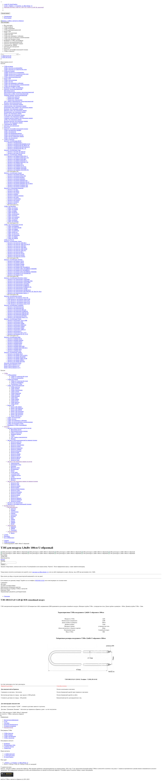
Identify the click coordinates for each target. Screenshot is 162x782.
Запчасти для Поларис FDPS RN (16, 325)
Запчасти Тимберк (16, 449)
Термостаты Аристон (13, 97)
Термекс (13, 510)
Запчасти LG (14, 496)
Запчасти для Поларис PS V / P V (16, 332)
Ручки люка (14, 472)
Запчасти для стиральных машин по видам (19, 461)
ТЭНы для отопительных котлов (13, 224)
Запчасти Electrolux (16, 492)
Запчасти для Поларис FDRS (15, 328)
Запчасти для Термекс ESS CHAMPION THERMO (22, 271)
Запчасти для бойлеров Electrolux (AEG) (15, 278)
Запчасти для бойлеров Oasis (12, 150)
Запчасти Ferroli (15, 455)
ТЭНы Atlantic (15, 399)
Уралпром (14, 530)
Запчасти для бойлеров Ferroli (12, 363)
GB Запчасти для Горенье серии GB (17, 297)
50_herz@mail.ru (8, 757)
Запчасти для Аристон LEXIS (16, 255)
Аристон (13, 508)
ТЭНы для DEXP (12, 212)
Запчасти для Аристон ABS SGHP (17, 249)
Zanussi (13, 521)
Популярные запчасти (7, 740)
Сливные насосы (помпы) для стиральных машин (18, 118)
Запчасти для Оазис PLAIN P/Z (16, 151)
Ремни (13, 470)
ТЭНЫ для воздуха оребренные (13, 75)
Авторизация (8, 16)
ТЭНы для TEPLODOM (14, 227)
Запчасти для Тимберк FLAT (15, 165)
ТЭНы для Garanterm (13, 217)
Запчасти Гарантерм (16, 448)
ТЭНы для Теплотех (13, 233)
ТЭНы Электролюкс (17, 390)
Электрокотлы (11, 525)
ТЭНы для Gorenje (12, 218)
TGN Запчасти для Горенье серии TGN (18, 302)
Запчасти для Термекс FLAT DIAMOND (19, 273)
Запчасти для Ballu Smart (14, 344)
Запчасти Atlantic (16, 454)
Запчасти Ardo (15, 484)
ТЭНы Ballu (14, 397)
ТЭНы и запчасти (9, 139)
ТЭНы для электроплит (11, 138)
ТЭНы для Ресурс (12, 232)
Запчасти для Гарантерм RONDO (17, 316)
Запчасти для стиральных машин (13, 104)
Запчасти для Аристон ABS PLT (16, 246)
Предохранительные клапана (19, 431)
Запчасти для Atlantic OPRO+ (15, 360)
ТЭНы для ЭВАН (12, 236)
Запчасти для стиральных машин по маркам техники (22, 481)
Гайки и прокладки (16, 432)
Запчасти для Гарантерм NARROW (17, 311)
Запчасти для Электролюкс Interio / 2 (18, 293)
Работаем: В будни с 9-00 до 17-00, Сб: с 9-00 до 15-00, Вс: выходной (24, 7)
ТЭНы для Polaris (12, 220)
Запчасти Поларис (16, 451)
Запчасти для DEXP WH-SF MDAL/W (18, 145)
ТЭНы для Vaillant (12, 229)
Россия (3, 559)
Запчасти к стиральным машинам (13, 188)
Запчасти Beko (15, 487)
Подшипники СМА (9, 745)
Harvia (12, 533)
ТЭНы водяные (8, 66)
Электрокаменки (12, 531)
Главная (6, 540)
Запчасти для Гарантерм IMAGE (16, 310)
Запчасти (6, 426)
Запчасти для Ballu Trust (14, 351)
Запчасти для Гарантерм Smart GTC (17, 317)
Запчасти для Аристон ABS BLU (16, 243)
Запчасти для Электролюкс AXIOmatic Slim (19, 281)
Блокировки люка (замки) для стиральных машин (18, 107)
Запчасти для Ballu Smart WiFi (16, 346)
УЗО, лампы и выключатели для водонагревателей (18, 101)
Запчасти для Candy (13, 197)
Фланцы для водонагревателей (13, 103)
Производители (8, 727)
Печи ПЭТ (7, 127)
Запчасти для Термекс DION (15, 262)
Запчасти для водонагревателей (13, 89)
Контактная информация (11, 720)
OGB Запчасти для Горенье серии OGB (18, 299)
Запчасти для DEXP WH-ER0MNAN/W (18, 144)
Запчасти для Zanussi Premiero (16, 177)
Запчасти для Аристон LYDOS (16, 256)
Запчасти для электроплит (11, 125)
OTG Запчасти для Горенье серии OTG (18, 300)
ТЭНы (6, 373)
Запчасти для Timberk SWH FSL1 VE (18, 157)
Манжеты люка (15, 467)
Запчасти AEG (15, 483)
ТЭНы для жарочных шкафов (12, 130)
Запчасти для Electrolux (14, 198)
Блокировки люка (16, 464)
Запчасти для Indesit (13, 201)
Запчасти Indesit (15, 495)
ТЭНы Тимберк (15, 394)
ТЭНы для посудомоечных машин (14, 136)
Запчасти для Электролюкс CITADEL (18, 284)
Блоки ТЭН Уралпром (17, 411)
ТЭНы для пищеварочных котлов (13, 135)
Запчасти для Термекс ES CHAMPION (18, 270)
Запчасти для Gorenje (13, 200)
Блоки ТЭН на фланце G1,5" (12, 364)
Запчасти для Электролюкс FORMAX (18, 285)
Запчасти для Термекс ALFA (15, 261)
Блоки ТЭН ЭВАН (16, 407)
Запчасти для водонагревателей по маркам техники (22, 440)
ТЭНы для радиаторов (10, 80)
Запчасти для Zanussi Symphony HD (17, 186)
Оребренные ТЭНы (16, 384)
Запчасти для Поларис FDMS (15, 323)
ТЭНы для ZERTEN (13, 230)
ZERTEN (13, 527)
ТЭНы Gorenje (15, 391)
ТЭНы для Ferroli (12, 215)
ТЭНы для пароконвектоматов (13, 133)
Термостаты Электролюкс (14, 100)
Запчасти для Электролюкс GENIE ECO (19, 290)
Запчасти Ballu (15, 452)
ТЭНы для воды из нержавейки (13, 68)
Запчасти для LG (12, 203)
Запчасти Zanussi (16, 501)
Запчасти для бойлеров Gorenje (13, 296)
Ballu (12, 518)
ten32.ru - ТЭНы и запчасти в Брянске (13, 714)
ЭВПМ (13, 528)
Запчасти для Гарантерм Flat (15, 308)
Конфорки (7, 743)
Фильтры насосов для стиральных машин (16, 121)
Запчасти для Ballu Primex (14, 341)
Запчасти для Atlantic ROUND (16, 361)
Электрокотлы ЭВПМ (10, 124)
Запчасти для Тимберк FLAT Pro (16, 167)
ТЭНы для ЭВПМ (12, 238)
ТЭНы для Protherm (13, 226)
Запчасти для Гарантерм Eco (15, 306)
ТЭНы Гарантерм (16, 393)
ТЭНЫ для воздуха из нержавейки (14, 72)
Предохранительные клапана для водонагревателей (19, 92)
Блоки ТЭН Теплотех (17, 414)
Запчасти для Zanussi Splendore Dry (17, 180)
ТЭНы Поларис (15, 396)
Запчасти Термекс (16, 443)
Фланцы (13, 438)
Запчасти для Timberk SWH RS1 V (17, 160)
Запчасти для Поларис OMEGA (16, 329)
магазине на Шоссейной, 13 (40, 572)
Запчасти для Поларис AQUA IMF (17, 320)
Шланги (13, 480)
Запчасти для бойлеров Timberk (13, 154)
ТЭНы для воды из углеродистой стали (15, 69)
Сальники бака (15, 473)
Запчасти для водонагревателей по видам (19, 428)
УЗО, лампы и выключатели (19, 437)
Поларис (13, 516)
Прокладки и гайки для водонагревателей (16, 93)
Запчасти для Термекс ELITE (15, 265)
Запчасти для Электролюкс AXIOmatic (18, 279)
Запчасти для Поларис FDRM (15, 326)
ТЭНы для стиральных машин (13, 119)
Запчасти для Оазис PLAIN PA (16, 153)
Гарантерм (14, 515)
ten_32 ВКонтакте (9, 537)
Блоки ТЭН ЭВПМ (16, 410)
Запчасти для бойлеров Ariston (13, 241)
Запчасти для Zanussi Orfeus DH (16, 176)
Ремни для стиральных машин (13, 113)
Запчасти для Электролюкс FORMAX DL (19, 287)
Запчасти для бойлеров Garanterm (13, 305)
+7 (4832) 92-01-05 (6, 56)
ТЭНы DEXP (14, 403)
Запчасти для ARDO (13, 191)
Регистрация (7, 18)
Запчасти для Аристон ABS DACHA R (18, 244)
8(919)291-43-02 (39, 580)
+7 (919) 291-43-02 (6, 57)
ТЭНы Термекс (15, 388)
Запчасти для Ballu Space (14, 349)
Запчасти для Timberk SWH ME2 (16, 159)
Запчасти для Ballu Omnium (15, 340)
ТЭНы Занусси (15, 402)
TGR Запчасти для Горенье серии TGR (18, 303)
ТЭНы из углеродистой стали (19, 376)
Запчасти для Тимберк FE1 (15, 163)
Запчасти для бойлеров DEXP (12, 141)
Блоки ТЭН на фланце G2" (12, 366)
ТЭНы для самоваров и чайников (13, 83)
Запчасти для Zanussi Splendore (16, 179)
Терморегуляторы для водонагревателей (15, 95)
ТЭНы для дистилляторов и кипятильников (16, 84)
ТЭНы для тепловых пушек (12, 86)
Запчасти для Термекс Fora (15, 275)
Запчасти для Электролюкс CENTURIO (18, 282)
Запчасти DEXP (15, 458)
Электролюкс (15, 511)
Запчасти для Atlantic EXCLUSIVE (17, 355)
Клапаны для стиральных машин (13, 109)
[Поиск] (19, 54)
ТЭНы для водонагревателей (12, 77)
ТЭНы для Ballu (12, 211)
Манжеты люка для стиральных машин (15, 110)
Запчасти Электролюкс (17, 445)
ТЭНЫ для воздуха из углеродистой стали (16, 74)
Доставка (6, 723)
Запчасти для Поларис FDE (15, 322)
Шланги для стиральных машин (13, 122)
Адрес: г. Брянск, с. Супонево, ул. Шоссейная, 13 (18, 6)
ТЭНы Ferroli (14, 400)
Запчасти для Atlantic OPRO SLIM (17, 358)
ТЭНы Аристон (15, 387)
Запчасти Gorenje (16, 446)
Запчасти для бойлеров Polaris (12, 319)
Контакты (7, 536)
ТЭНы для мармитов (10, 132)
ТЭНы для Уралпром (13, 235)
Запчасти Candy (15, 490)
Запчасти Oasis (15, 460)
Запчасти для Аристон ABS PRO (16, 247)
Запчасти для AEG (12, 189)
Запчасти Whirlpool (16, 499)
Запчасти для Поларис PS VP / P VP (17, 334)
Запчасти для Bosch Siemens (15, 195)
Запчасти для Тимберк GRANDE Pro (18, 170)
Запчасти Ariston (15, 486)
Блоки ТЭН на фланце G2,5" (12, 367)
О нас (5, 721)
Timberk (13, 522)
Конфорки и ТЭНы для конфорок (13, 87)
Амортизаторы (15, 463)
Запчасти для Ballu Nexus (14, 338)
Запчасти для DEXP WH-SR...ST (16, 148)
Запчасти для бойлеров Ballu (12, 337)
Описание (7, 596)
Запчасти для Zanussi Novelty (15, 174)
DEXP (12, 524)
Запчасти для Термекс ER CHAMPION (18, 267)
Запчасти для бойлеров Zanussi (13, 173)
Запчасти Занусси (16, 457)
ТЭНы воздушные (9, 71)
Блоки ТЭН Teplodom (17, 413)
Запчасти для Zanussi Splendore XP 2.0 (18, 182)
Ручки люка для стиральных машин (14, 115)
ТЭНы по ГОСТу (9, 240)
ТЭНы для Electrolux (13, 214)
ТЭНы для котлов (9, 738)
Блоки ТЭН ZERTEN (17, 408)
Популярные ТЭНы (6, 730)
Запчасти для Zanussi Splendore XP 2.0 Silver (20, 183)
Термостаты (7, 748)
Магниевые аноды (9, 90)
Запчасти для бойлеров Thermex (13, 259)
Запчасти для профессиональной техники (16, 128)
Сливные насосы (16, 475)
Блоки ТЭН (7, 78)
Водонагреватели (12, 507)
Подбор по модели (9, 505)
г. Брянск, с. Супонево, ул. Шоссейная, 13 (16, 762)
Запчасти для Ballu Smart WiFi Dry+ (17, 348)
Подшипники (15, 469)
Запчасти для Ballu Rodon (14, 343)
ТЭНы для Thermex (13, 221)
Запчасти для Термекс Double (15, 264)
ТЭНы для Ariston (12, 208)
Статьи (6, 534)
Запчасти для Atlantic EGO (15, 354)
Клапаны (13, 466)
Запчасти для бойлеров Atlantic (13, 352)
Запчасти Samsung (16, 498)
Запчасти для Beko (12, 194)
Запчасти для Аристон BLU (15, 252)
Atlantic (13, 519)
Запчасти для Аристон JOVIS (15, 253)
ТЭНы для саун (8, 81)
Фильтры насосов (16, 478)
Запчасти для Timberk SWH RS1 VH (17, 162)
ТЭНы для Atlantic (12, 209)
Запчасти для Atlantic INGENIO (16, 357)
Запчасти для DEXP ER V (14, 142)
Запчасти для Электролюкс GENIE (17, 288)
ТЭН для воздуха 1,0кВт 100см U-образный (14, 712)
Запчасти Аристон (16, 442)
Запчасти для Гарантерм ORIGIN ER (18, 313)
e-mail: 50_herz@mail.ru (10, 4)
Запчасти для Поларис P (14, 331)
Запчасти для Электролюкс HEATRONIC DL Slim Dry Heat (24, 291)
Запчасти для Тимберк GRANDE (16, 168)
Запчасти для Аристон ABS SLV (16, 250)
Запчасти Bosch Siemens (18, 489)
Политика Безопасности (11, 724)
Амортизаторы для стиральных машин (15, 106)
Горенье (13, 513)
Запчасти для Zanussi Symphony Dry (17, 185)
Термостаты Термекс (13, 98)
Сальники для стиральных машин (14, 116)
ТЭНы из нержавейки (17, 378)
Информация (4, 717)
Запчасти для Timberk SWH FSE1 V (17, 156)
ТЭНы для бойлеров (10, 206)
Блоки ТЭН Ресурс (16, 416)
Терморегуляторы (16, 434)
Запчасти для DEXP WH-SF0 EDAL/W (18, 147)
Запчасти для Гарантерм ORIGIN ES (17, 314)
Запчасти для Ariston (13, 192)
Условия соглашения (10, 726)
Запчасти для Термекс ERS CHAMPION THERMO (22, 268)
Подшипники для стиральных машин (15, 112)
